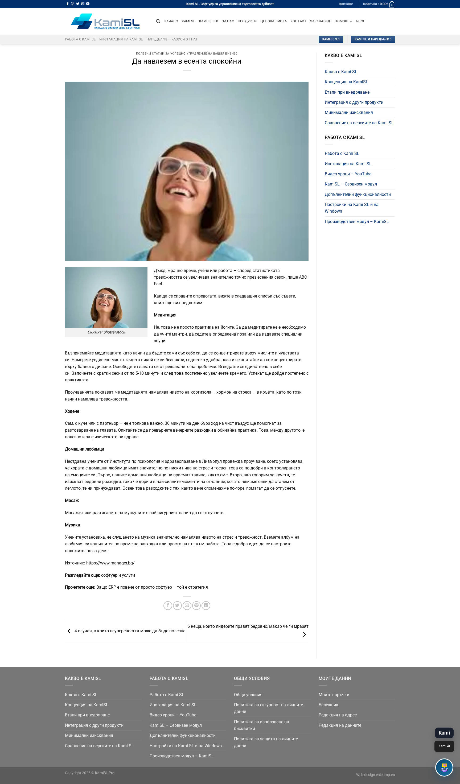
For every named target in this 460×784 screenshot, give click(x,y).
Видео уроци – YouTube (348, 173)
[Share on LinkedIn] (206, 605)
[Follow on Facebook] (67, 4)
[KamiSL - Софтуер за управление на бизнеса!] (106, 21)
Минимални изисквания (349, 112)
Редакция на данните (340, 725)
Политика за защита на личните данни (266, 742)
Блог (360, 21)
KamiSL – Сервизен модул (351, 184)
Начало (171, 21)
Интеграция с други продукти (354, 102)
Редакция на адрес (338, 714)
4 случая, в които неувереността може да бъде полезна (129, 631)
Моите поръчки (334, 694)
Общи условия (248, 694)
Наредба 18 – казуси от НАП (172, 39)
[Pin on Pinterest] (196, 605)
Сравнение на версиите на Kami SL (359, 122)
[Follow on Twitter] (77, 4)
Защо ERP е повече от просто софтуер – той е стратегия (152, 587)
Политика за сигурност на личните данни (268, 708)
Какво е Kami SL (341, 71)
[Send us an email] (82, 4)
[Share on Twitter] (177, 605)
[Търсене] (158, 21)
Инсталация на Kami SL (121, 39)
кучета (282, 474)
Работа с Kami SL (80, 39)
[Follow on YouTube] (87, 4)
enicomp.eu (385, 775)
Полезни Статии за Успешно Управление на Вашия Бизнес (187, 53)
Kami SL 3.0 (208, 21)
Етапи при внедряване (347, 92)
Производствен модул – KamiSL (357, 221)
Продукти (247, 21)
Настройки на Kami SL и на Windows (352, 208)
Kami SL (188, 21)
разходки (204, 430)
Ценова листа (273, 21)
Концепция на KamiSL (346, 81)
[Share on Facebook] (167, 605)
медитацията (108, 353)
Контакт (298, 21)
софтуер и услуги (118, 575)
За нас (228, 21)
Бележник (328, 704)
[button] (444, 767)
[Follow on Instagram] (72, 4)
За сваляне (320, 21)
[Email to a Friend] (187, 605)
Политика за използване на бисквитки (261, 725)
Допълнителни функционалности (358, 194)
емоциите (81, 474)
